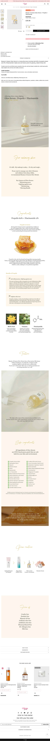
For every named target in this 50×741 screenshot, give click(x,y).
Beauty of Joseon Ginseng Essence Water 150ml (8, 685)
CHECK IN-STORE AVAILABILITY (32, 49)
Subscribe (46, 724)
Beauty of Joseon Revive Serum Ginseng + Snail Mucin (24, 685)
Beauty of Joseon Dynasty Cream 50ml (41, 685)
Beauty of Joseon (32, 17)
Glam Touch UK (25, 4)
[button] (28, 16)
